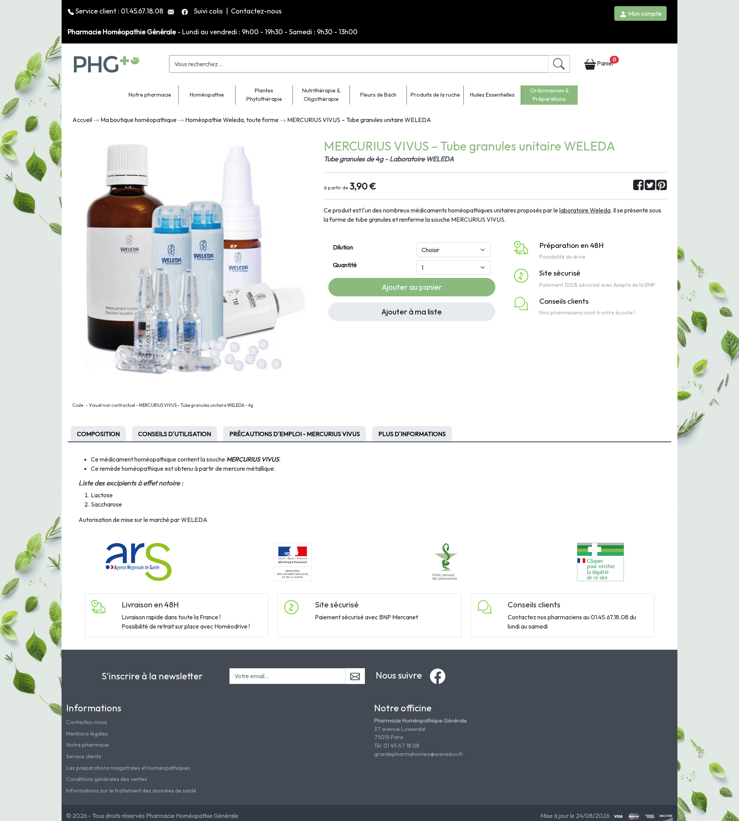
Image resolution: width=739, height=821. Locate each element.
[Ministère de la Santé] (292, 561)
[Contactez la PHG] (172, 11)
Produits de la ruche (435, 94)
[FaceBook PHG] (185, 11)
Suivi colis (209, 11)
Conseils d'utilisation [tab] (174, 434)
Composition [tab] (98, 434)
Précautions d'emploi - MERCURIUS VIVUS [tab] (294, 434)
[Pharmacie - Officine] (600, 561)
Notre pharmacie (150, 94)
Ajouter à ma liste (411, 311)
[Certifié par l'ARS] (138, 561)
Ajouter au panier (412, 287)
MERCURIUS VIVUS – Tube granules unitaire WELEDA (359, 120)
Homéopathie (207, 94)
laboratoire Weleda (584, 210)
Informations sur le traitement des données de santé (131, 790)
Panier (606, 62)
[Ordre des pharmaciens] (446, 561)
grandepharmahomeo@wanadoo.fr (418, 754)
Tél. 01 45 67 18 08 (396, 745)
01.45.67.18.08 (142, 11)
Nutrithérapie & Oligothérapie (321, 94)
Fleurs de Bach (378, 94)
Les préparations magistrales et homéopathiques (128, 767)
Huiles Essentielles (492, 94)
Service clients (83, 756)
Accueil (82, 120)
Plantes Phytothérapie (264, 94)
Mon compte (644, 13)
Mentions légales (87, 733)
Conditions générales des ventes (106, 779)
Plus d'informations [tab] (412, 434)
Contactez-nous (256, 11)
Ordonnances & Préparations (549, 94)
